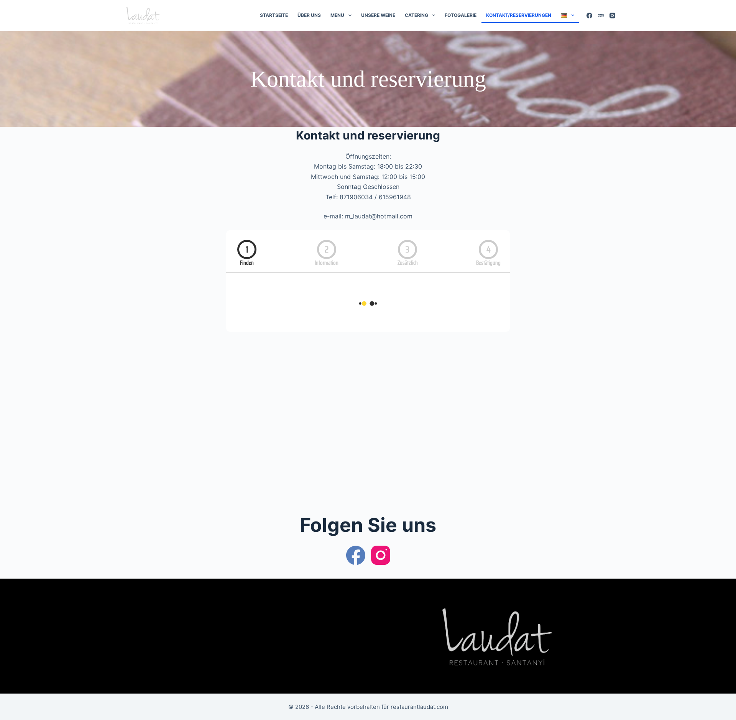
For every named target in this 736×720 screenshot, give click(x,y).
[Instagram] (612, 15)
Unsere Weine (378, 15)
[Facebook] (589, 15)
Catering (416, 15)
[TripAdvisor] (601, 15)
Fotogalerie (460, 15)
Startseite (274, 15)
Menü (337, 15)
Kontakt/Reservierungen (518, 15)
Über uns (309, 15)
